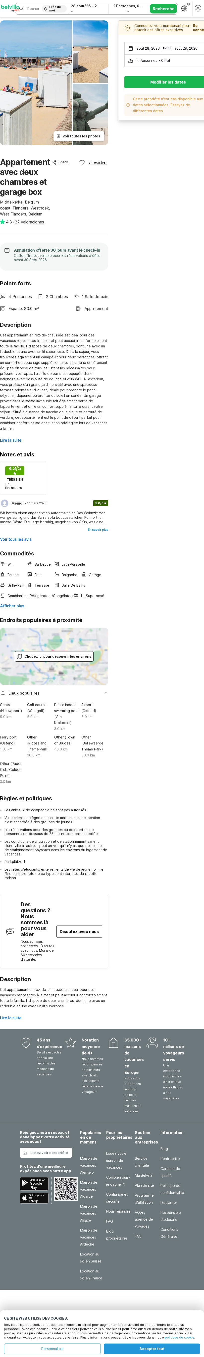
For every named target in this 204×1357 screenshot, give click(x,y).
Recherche (163, 8)
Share (63, 162)
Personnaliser (52, 1349)
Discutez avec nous (79, 931)
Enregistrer (98, 162)
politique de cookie (179, 1337)
